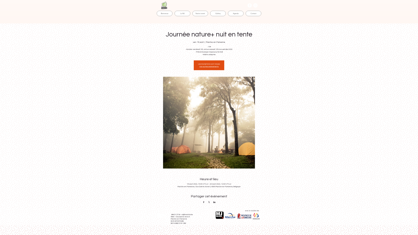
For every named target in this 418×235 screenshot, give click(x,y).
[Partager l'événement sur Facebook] (204, 202)
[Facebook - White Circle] (250, 5)
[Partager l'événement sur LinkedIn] (214, 202)
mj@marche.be (187, 214)
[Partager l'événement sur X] (209, 202)
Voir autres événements (209, 66)
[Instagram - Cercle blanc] (255, 5)
